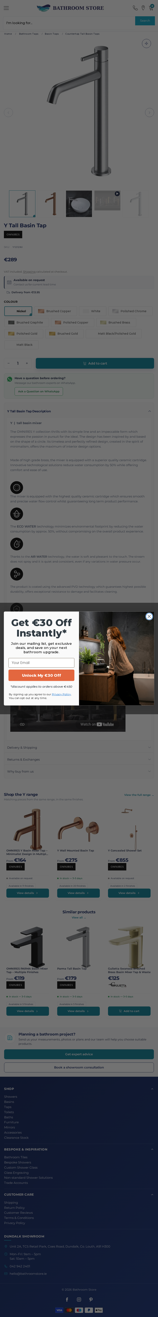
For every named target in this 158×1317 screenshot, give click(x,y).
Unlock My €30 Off (41, 675)
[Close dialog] (149, 616)
